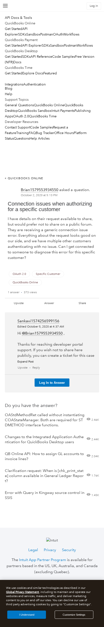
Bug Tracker (45, 133)
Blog (8, 88)
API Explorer (32, 45)
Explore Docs (32, 73)
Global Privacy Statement (22, 592)
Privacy (50, 550)
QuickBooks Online (49, 105)
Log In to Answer (52, 383)
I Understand (26, 614)
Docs (17, 62)
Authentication (34, 84)
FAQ (32, 133)
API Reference (41, 56)
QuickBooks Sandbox (35, 110)
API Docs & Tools (18, 17)
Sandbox (33, 34)
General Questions (19, 105)
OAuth (58, 34)
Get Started (13, 29)
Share (82, 303)
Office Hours (64, 133)
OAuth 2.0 (21, 116)
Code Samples (63, 56)
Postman (46, 34)
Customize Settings (74, 614)
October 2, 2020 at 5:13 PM (39, 195)
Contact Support (17, 127)
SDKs (22, 34)
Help (8, 94)
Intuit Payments (63, 110)
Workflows (71, 34)
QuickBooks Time (43, 116)
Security (69, 550)
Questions (22, 138)
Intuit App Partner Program (42, 559)
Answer (49, 303)
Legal (33, 550)
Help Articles (40, 138)
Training (22, 133)
